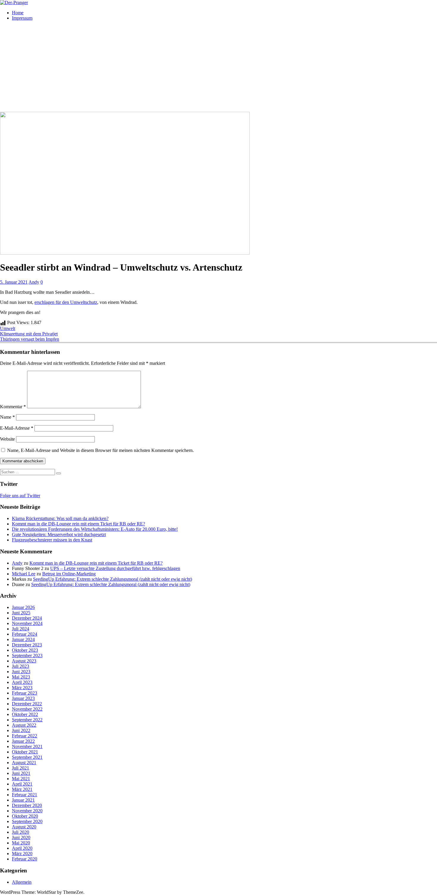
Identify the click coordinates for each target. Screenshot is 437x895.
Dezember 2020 (27, 805)
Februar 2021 (24, 794)
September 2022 (27, 719)
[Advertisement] (218, 67)
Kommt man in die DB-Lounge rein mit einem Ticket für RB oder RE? (78, 523)
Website (7, 439)
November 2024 (27, 623)
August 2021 (24, 762)
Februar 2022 (24, 735)
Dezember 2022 (27, 703)
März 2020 (22, 853)
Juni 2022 (21, 730)
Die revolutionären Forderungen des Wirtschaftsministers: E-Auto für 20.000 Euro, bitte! (95, 529)
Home (17, 12)
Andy (34, 282)
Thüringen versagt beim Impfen (29, 339)
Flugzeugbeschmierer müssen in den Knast (52, 539)
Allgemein (22, 882)
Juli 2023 (20, 666)
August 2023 (24, 660)
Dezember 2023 (27, 644)
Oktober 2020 (25, 816)
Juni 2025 (21, 612)
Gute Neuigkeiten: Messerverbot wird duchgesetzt (59, 534)
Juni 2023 (21, 671)
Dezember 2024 (27, 618)
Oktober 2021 (25, 751)
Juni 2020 (21, 837)
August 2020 (24, 826)
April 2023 (22, 682)
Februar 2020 (24, 858)
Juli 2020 (20, 832)
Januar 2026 (23, 607)
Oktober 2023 (25, 650)
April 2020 (22, 848)
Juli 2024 (20, 628)
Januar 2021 (23, 800)
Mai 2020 (21, 842)
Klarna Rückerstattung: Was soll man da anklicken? (60, 518)
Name (7, 417)
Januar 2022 (23, 741)
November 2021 (27, 746)
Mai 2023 (21, 676)
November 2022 (27, 709)
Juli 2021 (20, 767)
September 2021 (27, 757)
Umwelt (7, 328)
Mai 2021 (21, 778)
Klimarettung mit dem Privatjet (29, 333)
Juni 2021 (21, 773)
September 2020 (27, 821)
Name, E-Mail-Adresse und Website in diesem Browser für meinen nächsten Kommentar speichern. (100, 450)
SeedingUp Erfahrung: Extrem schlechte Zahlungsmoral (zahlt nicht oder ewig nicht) (112, 579)
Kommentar (13, 406)
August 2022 (24, 725)
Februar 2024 (24, 634)
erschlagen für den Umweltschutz (65, 302)
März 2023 (22, 687)
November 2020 (27, 810)
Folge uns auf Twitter (20, 495)
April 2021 (22, 783)
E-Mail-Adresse (16, 428)
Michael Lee (23, 573)
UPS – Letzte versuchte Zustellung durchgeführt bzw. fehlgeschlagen (115, 568)
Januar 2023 (23, 698)
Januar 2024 (23, 639)
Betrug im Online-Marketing (69, 573)
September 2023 (27, 655)
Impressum (22, 18)
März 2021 (22, 789)
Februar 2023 (24, 692)
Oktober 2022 (25, 714)
